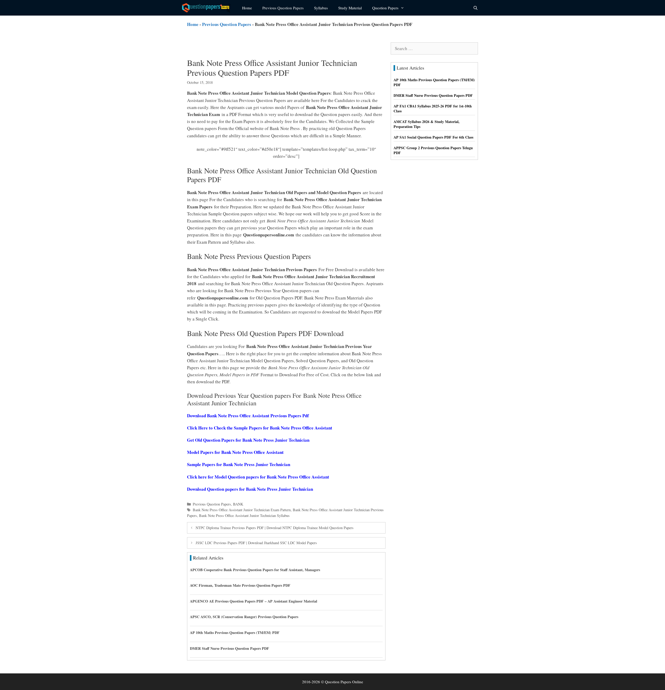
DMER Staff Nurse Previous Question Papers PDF (229, 648)
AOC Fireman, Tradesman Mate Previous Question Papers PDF (240, 585)
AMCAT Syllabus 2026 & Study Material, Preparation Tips (427, 124)
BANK (238, 504)
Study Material (350, 7)
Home (247, 7)
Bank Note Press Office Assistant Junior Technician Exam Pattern (242, 509)
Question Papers (385, 7)
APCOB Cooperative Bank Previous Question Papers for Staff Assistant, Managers (255, 569)
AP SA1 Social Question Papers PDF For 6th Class (433, 137)
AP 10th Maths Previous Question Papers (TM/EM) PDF (235, 632)
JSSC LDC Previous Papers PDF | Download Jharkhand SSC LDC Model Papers (256, 542)
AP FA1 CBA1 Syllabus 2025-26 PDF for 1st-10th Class (433, 108)
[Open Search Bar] (475, 8)
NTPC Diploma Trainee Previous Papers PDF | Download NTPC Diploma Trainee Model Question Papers (275, 527)
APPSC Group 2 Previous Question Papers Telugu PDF (433, 150)
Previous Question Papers (283, 7)
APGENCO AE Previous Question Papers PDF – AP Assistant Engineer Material (253, 601)
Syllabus (321, 7)
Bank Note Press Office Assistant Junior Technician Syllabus (244, 515)
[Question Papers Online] (208, 8)
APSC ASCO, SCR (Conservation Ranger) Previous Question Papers (244, 616)
